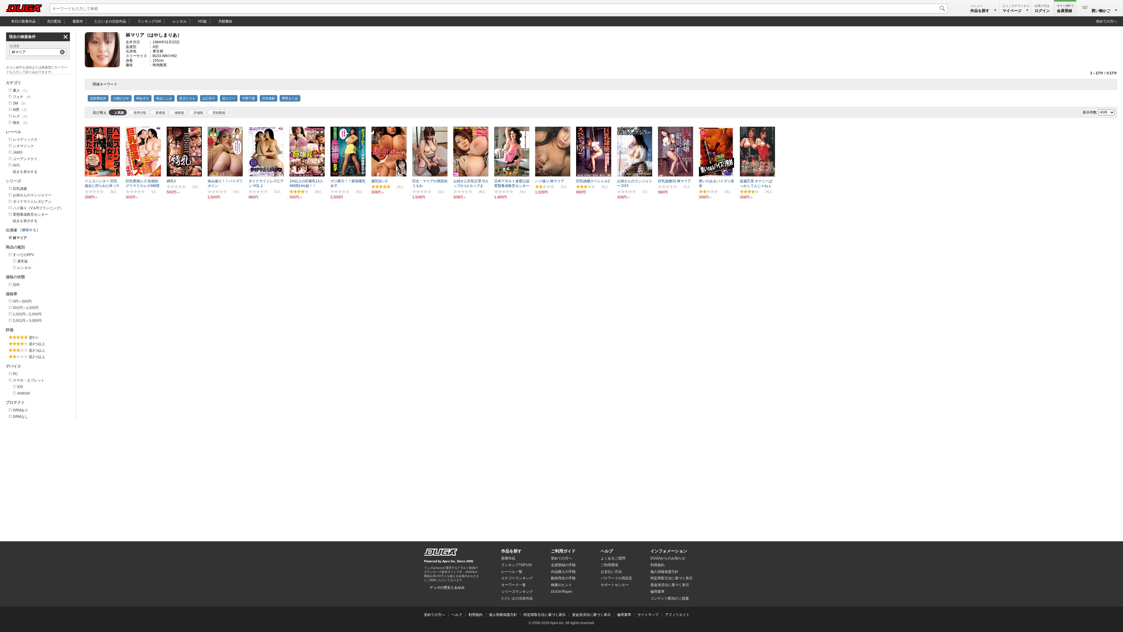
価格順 (179, 112)
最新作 (78, 21)
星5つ (33, 338)
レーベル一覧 (511, 572)
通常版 (22, 261)
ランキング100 (149, 21)
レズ (16, 116)
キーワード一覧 (513, 585)
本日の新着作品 (23, 21)
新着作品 (508, 558)
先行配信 (54, 21)
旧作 (16, 285)
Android (23, 393)
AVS (16, 165)
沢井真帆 (268, 98)
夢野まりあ (290, 98)
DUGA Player (561, 592)
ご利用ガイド (563, 551)
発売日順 (139, 112)
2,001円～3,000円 (27, 321)
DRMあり (20, 410)
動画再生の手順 (563, 578)
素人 (16, 90)
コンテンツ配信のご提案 (669, 598)
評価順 (198, 112)
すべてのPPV (23, 255)
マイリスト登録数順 (217, 112)
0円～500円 (22, 301)
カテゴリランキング (517, 578)
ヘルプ (607, 551)
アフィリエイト (677, 615)
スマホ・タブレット (28, 380)
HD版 (202, 21)
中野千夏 (248, 98)
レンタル (180, 21)
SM (15, 103)
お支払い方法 (611, 572)
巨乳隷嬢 (20, 189)
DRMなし (20, 417)
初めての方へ (1106, 21)
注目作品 (110, 21)
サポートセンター (615, 585)
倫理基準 (657, 592)
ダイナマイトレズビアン (32, 202)
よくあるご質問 (613, 558)
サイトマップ (648, 615)
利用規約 (657, 565)
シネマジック (23, 146)
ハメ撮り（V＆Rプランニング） (38, 208)
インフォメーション (668, 551)
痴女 (16, 123)
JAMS (17, 152)
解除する (29, 230)
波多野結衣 (98, 98)
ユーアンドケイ (25, 159)
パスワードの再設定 (616, 578)
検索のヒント (561, 585)
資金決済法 (669, 585)
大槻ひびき (121, 98)
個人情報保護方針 (664, 572)
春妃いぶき (164, 98)
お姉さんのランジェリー (32, 195)
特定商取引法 (671, 578)
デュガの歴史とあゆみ (447, 587)
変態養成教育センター (30, 214)
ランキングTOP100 (516, 565)
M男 (16, 110)
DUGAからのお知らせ (667, 558)
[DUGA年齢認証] (440, 552)
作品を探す (511, 551)
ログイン (1042, 10)
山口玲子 (208, 98)
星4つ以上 (37, 344)
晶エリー (228, 98)
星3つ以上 (37, 350)
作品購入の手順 (563, 572)
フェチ (18, 97)
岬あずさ (142, 98)
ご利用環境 (609, 565)
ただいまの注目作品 (517, 598)
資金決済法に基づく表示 (591, 615)
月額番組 (225, 21)
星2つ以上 (37, 357)
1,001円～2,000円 (27, 314)
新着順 (160, 112)
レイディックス (25, 140)
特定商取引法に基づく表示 (544, 615)
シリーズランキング (517, 592)
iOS (20, 387)
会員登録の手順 (563, 565)
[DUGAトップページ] (24, 8)
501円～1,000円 (26, 308)
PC (15, 374)
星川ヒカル (187, 98)
